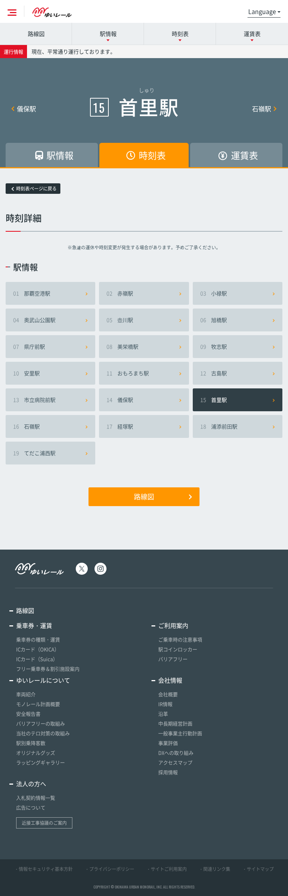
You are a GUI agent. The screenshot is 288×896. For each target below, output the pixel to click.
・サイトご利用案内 (166, 869)
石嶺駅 (261, 108)
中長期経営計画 (175, 723)
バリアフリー (173, 658)
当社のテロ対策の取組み (43, 733)
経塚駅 (119, 426)
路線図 (36, 34)
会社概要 (168, 694)
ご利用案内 (173, 625)
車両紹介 (26, 694)
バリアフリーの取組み (40, 723)
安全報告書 (28, 713)
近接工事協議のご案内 (44, 823)
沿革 (163, 713)
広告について (30, 807)
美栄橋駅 (122, 346)
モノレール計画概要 (38, 703)
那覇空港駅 (31, 293)
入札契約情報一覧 (35, 797)
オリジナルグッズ (35, 752)
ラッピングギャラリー (40, 762)
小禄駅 (213, 293)
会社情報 (170, 680)
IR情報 (165, 703)
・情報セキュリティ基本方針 (43, 869)
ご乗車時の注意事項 (180, 639)
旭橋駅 (213, 320)
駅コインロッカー (177, 649)
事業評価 (168, 742)
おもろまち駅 (127, 373)
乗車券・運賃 (34, 625)
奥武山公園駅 (34, 320)
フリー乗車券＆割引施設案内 (48, 668)
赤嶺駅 (119, 293)
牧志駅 (213, 346)
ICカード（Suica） (37, 658)
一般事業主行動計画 (180, 733)
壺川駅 (119, 320)
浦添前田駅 (218, 426)
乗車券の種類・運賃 (38, 639)
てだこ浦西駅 (34, 453)
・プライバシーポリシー (109, 869)
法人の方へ (31, 783)
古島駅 (213, 373)
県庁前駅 (29, 346)
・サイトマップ (258, 869)
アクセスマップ (175, 762)
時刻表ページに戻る (36, 188)
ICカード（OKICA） (37, 649)
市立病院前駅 (34, 399)
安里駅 (26, 373)
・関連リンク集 (214, 869)
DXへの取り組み (176, 752)
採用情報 (168, 772)
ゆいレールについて (43, 680)
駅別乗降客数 (30, 742)
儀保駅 (26, 108)
